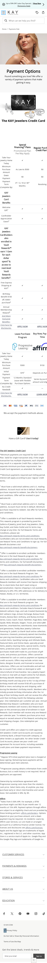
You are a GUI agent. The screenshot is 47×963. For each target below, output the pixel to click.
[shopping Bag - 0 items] (44, 13)
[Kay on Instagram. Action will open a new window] (36, 914)
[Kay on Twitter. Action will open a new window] (12, 914)
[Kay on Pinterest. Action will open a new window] (20, 914)
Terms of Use (9, 941)
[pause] (3, 4)
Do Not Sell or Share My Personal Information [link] (21, 936)
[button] (43, 4)
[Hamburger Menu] (3, 12)
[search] (5, 21)
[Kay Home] (13, 13)
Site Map (17, 941)
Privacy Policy (12, 930)
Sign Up (39, 956)
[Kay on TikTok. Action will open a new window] (44, 914)
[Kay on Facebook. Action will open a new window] (4, 914)
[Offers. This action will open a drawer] (37, 12)
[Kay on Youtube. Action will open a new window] (28, 914)
